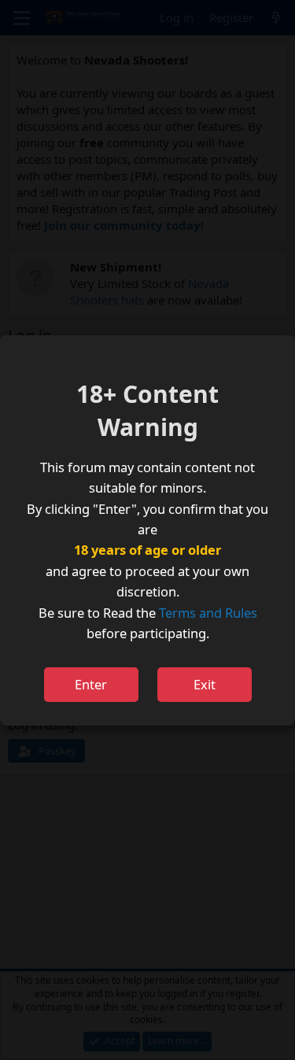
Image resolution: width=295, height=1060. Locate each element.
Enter (91, 684)
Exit (205, 684)
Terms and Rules (208, 613)
